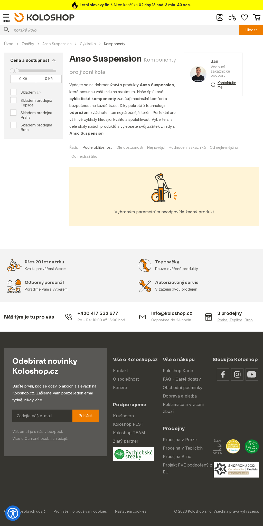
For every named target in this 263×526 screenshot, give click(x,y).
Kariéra (120, 387)
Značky (28, 44)
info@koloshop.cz (171, 313)
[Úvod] (44, 17)
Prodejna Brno (177, 456)
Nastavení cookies (130, 511)
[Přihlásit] (220, 17)
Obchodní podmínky (182, 387)
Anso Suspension (57, 44)
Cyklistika (88, 44)
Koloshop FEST (128, 424)
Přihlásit (85, 415)
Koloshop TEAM (129, 432)
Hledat (251, 29)
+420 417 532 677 (97, 313)
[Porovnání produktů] (232, 17)
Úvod (8, 44)
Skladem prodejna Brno (36, 127)
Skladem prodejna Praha (36, 115)
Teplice (235, 319)
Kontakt (120, 370)
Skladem (28, 92)
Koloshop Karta (178, 370)
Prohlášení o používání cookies (80, 511)
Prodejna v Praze (180, 439)
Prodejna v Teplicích (183, 448)
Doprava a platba (180, 396)
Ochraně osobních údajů (46, 438)
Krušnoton (123, 415)
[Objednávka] (257, 17)
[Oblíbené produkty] (244, 17)
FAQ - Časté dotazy (182, 379)
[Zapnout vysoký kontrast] (13, 513)
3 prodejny (229, 313)
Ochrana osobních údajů (24, 511)
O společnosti (126, 379)
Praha (222, 319)
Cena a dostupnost (29, 60)
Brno (249, 319)
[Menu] (6, 17)
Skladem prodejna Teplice (36, 102)
